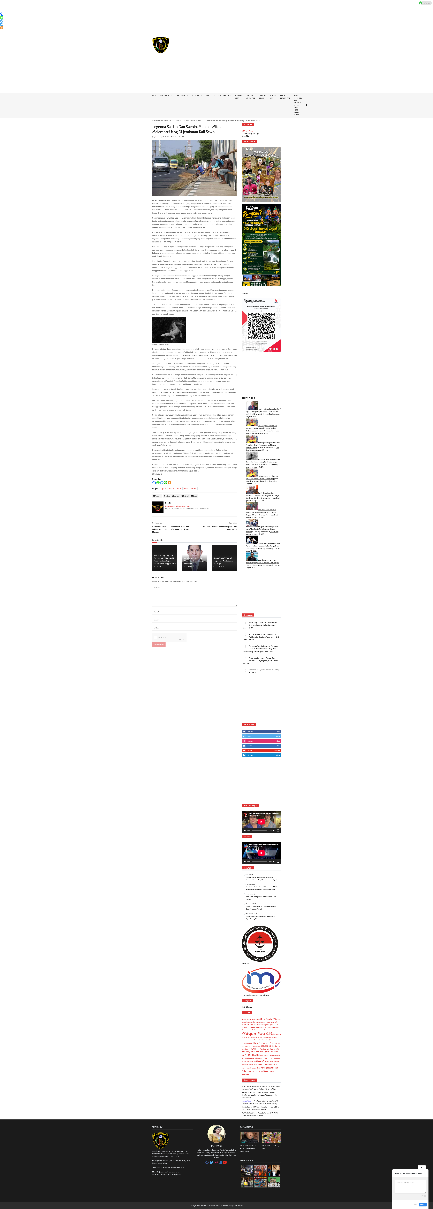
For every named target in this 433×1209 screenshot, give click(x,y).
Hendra (157, 137)
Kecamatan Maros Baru (262, 1040)
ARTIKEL (199, 121)
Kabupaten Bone (248, 1030)
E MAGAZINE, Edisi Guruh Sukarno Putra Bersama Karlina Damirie (248, 1148)
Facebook (263, 732)
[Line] (165, 482)
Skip (415, 1204)
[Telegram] (1, 24)
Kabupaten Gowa (259, 1030)
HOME (154, 96)
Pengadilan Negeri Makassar (253, 1058)
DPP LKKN (247, 1025)
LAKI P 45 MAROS (260, 1049)
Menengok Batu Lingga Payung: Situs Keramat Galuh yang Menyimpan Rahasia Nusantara (260, 660)
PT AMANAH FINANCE (268, 1064)
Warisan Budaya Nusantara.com (162, 121)
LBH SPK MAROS (260, 1052)
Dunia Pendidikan (259, 1025)
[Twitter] (162, 482)
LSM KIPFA (253, 1055)
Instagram (263, 741)
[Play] (245, 830)
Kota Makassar (262, 1043)
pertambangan (267, 1058)
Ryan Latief (255, 1068)
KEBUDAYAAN (164, 96)
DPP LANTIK (273, 1022)
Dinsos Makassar (261, 1022)
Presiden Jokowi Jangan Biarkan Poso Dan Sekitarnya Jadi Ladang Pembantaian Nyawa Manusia (170, 529)
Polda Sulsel (265, 1061)
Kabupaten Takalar (257, 1037)
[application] (261, 822)
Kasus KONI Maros (248, 1040)
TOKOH (208, 96)
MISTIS (188, 121)
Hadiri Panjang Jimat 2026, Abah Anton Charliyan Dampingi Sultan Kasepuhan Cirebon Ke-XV (260, 625)
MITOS (183, 121)
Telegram (263, 755)
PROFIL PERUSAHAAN (285, 97)
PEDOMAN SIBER (238, 97)
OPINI (194, 121)
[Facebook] (154, 482)
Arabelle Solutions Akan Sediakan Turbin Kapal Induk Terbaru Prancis (298, 105)
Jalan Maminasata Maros (260, 1027)
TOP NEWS (195, 96)
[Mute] (274, 830)
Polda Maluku (249, 1062)
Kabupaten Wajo (271, 1037)
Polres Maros (254, 1064)
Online (247, 131)
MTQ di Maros (265, 1055)
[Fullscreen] (278, 830)
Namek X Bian (246, 1101)
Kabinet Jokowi (274, 1027)
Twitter (263, 736)
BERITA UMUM (180, 96)
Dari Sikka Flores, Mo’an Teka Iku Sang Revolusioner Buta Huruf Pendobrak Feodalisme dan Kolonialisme (259, 1095)
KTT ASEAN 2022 (267, 1046)
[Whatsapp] (158, 482)
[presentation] (153, 559)
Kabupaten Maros (258, 1034)
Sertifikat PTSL (257, 1071)
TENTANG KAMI (273, 97)
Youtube (263, 750)
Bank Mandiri (268, 1019)
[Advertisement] (67, 16)
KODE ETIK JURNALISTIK (250, 97)
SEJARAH (177, 121)
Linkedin (263, 746)
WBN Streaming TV (221, 96)
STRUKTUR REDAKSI (262, 97)
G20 (269, 1025)
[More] (169, 482)
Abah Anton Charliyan (251, 1019)
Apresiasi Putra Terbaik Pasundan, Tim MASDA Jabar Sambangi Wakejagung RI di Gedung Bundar (261, 637)
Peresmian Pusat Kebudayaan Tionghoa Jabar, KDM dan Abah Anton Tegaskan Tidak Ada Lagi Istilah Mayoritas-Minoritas (260, 649)
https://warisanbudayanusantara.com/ (177, 506)
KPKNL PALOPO (255, 1046)
